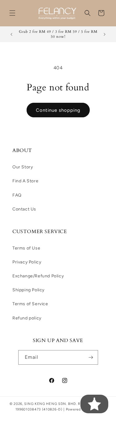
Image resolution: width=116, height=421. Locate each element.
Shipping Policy (28, 290)
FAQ (17, 195)
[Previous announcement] (11, 34)
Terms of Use (26, 248)
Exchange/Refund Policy (38, 276)
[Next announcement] (104, 34)
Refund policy (26, 318)
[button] (12, 13)
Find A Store (25, 181)
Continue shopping (58, 110)
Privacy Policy (26, 262)
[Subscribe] (91, 357)
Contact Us (24, 209)
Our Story (22, 167)
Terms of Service (30, 303)
